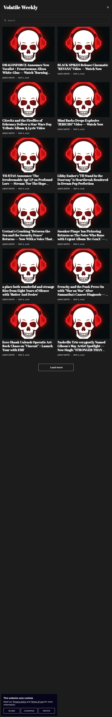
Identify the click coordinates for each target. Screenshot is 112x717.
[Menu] (108, 7)
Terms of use (37, 701)
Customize (29, 710)
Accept (11, 710)
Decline (46, 710)
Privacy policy (19, 701)
